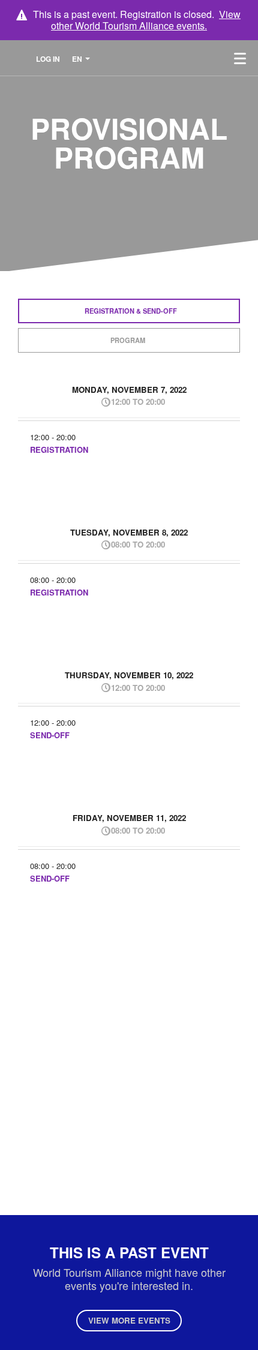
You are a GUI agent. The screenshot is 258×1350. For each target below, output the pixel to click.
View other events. (146, 19)
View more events (129, 1320)
